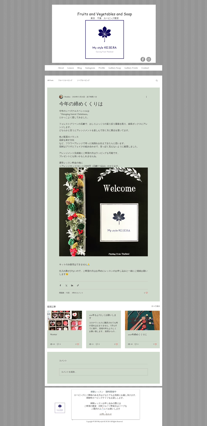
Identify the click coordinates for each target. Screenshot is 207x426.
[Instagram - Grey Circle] (148, 59)
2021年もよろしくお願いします (102, 316)
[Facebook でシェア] (60, 285)
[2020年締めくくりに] (142, 320)
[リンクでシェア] (78, 285)
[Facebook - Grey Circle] (143, 59)
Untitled (53, 334)
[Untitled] (64, 320)
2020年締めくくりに (137, 334)
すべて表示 (155, 306)
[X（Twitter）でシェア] (66, 285)
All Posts (50, 80)
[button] (157, 80)
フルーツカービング (65, 80)
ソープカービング (83, 80)
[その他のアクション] (146, 96)
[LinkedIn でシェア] (72, 285)
